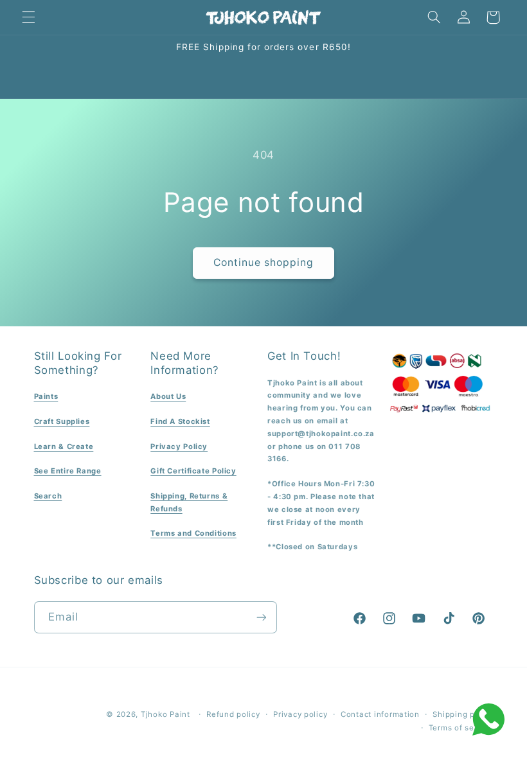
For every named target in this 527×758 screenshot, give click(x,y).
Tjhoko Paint (165, 714)
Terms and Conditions (193, 533)
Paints (46, 396)
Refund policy (233, 714)
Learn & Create (64, 446)
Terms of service (461, 727)
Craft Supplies (62, 421)
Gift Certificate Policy (193, 470)
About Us (168, 396)
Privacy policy (300, 714)
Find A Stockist (180, 421)
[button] (28, 17)
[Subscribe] (261, 617)
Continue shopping (263, 262)
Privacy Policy (179, 446)
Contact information (380, 714)
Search (48, 495)
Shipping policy (463, 714)
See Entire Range (68, 470)
